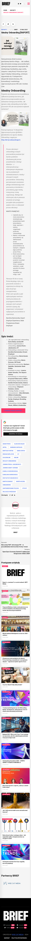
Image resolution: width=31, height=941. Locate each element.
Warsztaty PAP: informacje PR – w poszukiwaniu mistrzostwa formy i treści (14, 546)
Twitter (10, 927)
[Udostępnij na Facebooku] (3, 24)
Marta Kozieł (20, 481)
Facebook (9, 925)
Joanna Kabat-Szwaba (10, 467)
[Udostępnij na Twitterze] (8, 24)
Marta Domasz (8, 481)
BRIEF (16, 29)
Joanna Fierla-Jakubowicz (12, 464)
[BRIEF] (15, 505)
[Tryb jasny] (18, 3)
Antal (5, 447)
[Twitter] (12, 495)
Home (5, 10)
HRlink (16, 457)
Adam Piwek (7, 444)
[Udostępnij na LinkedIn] (13, 24)
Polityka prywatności (19, 938)
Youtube (22, 927)
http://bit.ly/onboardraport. (11, 140)
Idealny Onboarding (9, 461)
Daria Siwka (21, 450)
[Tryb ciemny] (24, 3)
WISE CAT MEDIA (18, 934)
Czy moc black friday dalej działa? (12, 684)
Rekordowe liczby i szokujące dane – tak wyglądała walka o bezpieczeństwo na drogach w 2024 (14, 836)
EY (18, 454)
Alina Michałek (19, 444)
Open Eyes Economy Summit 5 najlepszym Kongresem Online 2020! (16, 552)
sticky (24, 488)
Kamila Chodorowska (10, 471)
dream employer (8, 454)
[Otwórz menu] (28, 4)
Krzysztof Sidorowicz (10, 478)
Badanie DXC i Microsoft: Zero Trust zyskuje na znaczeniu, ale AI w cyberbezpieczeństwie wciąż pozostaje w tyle (15, 736)
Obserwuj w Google (15, 434)
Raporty (13, 10)
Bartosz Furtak (8, 450)
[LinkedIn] (14, 495)
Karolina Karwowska (10, 474)
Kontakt (7, 938)
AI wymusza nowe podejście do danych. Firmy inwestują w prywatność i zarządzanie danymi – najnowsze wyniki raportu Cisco (15, 660)
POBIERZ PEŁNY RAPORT (13, 410)
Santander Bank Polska (11, 488)
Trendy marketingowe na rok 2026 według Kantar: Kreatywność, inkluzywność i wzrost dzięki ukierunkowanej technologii (15, 709)
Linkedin (23, 925)
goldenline (6, 457)
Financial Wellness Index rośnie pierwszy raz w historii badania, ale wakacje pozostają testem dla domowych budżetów (15, 608)
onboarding (7, 485)
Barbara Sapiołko (16, 447)
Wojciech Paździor (9, 491)
